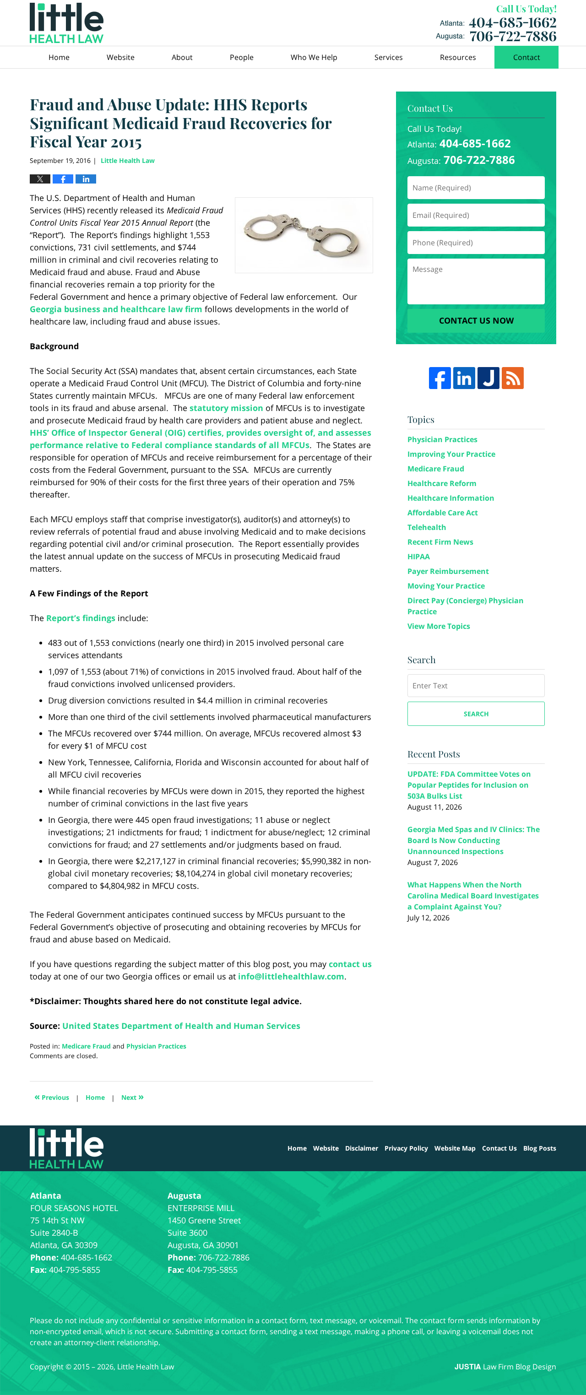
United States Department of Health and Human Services (181, 1025)
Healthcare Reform (442, 483)
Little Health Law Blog (66, 23)
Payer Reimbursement (448, 571)
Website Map (455, 1148)
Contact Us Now (476, 320)
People (242, 57)
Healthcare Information (450, 498)
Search (476, 713)
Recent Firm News (440, 542)
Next (132, 1096)
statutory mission (226, 407)
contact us (350, 963)
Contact (526, 57)
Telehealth (426, 527)
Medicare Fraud (86, 1046)
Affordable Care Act (442, 513)
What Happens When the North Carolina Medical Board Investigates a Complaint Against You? (473, 896)
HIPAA (418, 557)
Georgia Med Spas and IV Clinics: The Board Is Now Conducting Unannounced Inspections (473, 840)
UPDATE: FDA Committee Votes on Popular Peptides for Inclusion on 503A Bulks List (469, 785)
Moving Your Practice (446, 586)
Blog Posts (539, 1148)
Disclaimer (361, 1148)
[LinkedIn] (464, 378)
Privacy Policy (406, 1148)
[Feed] (513, 378)
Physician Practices (156, 1046)
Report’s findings (80, 617)
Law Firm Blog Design (505, 1367)
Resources (458, 57)
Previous (51, 1096)
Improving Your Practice (451, 454)
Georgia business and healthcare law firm (116, 308)
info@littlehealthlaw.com (291, 976)
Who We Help (314, 57)
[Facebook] (440, 378)
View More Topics (438, 626)
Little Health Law (496, 23)
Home (59, 57)
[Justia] (488, 378)
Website (121, 57)
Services (388, 57)
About (182, 57)
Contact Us (499, 1148)
